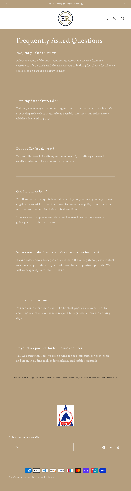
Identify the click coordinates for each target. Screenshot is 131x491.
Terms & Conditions (53, 377)
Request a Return (67, 377)
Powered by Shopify (45, 477)
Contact (25, 377)
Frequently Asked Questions (86, 377)
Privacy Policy (112, 377)
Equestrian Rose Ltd (25, 477)
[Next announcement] (124, 4)
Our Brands (101, 377)
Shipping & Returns (37, 377)
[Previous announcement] (7, 4)
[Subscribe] (69, 447)
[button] (7, 18)
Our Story (17, 377)
